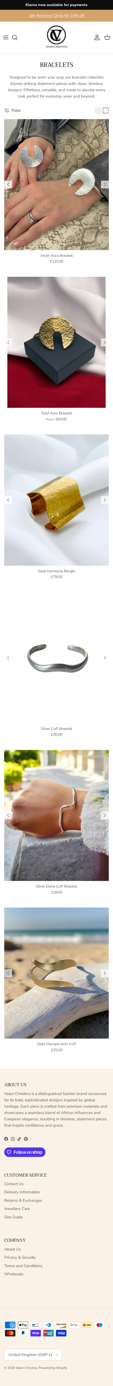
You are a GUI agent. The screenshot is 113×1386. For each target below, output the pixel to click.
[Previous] (8, 184)
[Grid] (98, 110)
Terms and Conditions (23, 1265)
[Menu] (6, 37)
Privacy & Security (20, 1257)
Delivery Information (22, 1192)
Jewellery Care (17, 1208)
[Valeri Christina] (56, 37)
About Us (12, 1249)
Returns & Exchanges (23, 1200)
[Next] (105, 184)
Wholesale (13, 1274)
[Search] (17, 37)
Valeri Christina (26, 1368)
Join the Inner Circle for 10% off (56, 15)
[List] (105, 110)
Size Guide (13, 1217)
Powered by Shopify (53, 1368)
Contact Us (13, 1183)
